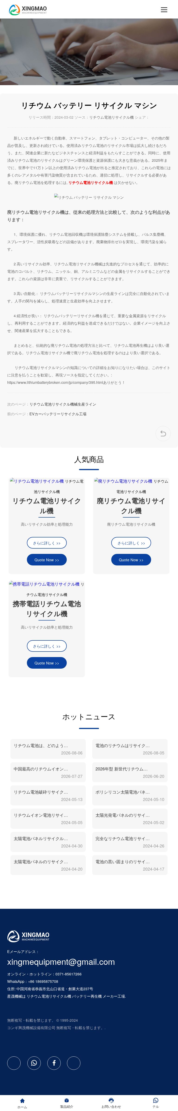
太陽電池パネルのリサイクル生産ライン (41, 861)
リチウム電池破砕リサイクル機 (41, 792)
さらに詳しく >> (46, 543)
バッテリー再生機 (87, 996)
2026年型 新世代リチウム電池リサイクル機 (122, 769)
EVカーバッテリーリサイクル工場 (57, 413)
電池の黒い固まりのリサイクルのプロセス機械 (122, 861)
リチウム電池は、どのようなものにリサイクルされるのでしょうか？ (41, 745)
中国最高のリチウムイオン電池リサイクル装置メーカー (41, 769)
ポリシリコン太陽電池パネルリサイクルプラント (122, 792)
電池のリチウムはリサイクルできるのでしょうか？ (122, 745)
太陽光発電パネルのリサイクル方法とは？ (122, 815)
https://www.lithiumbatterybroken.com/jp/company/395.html (55, 382)
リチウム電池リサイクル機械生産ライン (62, 404)
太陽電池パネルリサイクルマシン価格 (41, 838)
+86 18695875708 (43, 981)
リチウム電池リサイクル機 (111, 117)
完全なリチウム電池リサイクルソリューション (122, 838)
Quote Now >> (47, 559)
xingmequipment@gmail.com (61, 961)
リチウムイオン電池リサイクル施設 (41, 815)
